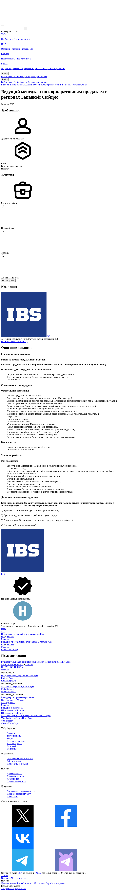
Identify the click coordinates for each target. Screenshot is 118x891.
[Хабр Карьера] (12, 28)
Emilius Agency (8, 678)
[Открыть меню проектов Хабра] (2, 25)
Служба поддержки (16, 781)
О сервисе (12, 733)
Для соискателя (14, 773)
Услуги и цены (14, 736)
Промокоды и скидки (17, 764)
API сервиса (13, 779)
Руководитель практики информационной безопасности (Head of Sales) (36, 662)
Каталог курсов (14, 743)
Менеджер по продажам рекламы (17, 697)
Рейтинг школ (14, 761)
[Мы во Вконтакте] (22, 848)
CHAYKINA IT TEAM (12, 664)
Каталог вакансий (16, 741)
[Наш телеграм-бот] (65, 870)
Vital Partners (7, 718)
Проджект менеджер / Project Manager (19, 675)
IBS (48, 336)
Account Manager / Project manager (17, 686)
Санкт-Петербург (23, 718)
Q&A (8, 888)
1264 (20, 873)
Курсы (22, 888)
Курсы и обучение (33, 84)
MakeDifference (8, 689)
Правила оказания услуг (19, 794)
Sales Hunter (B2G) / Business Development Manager (26, 715)
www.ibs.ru (6, 341)
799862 (37, 873)
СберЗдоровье (8, 700)
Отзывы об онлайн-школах (20, 758)
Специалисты (17, 84)
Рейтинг (66, 84)
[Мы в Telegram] (22, 870)
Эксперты (47, 84)
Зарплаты (75, 84)
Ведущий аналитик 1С (12, 708)
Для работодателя (15, 776)
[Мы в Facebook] (65, 826)
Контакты (12, 749)
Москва (10, 636)
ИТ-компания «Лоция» (12, 710)
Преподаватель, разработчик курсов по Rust (22, 634)
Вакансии (6, 84)
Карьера (15, 888)
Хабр (3, 888)
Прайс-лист (12, 796)
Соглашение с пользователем (21, 791)
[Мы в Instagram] (65, 848)
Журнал (83, 84)
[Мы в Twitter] (22, 826)
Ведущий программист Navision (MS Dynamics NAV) (27, 642)
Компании (57, 84)
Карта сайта (13, 746)
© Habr (4, 875)
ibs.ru (3, 629)
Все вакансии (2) (20, 341)
